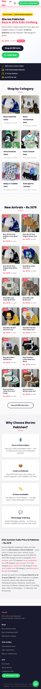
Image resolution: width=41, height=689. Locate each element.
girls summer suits (23, 563)
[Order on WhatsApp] (36, 684)
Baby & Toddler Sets (9, 654)
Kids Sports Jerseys (9, 636)
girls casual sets (15, 566)
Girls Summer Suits (8, 646)
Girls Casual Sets (8, 650)
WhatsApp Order (12, 675)
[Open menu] (15, 3)
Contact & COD (8, 671)
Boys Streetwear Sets (10, 632)
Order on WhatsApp (30, 3)
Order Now (12, 55)
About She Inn (7, 668)
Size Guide (6, 664)
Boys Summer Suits (9, 629)
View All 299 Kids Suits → (20, 405)
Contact (6, 686)
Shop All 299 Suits (12, 48)
